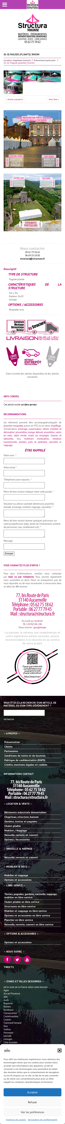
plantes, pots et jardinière (33, 442)
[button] (59, 1050)
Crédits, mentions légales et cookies (25, 764)
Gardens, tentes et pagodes (20, 821)
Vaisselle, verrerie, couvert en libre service (28, 924)
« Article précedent (14, 99)
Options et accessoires (18, 879)
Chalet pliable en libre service (21, 902)
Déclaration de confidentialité (42, 1119)
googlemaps (39, 627)
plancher (8, 425)
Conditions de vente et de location (25, 755)
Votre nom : (10, 455)
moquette (18, 425)
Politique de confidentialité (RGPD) (24, 760)
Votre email (10, 467)
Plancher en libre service (18, 920)
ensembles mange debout (29, 432)
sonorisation (35, 429)
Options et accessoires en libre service (27, 915)
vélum (46, 429)
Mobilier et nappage (16, 875)
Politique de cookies (16, 1119)
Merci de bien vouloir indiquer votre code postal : (29, 491)
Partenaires (11, 751)
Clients (8, 746)
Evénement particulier (45, 60)
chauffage (56, 425)
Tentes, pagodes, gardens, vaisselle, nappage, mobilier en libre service (30, 895)
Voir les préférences (32, 1112)
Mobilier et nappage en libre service (25, 911)
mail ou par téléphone (21, 576)
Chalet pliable (12, 826)
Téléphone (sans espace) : (18, 479)
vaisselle (53, 442)
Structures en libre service (20, 906)
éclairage (22, 429)
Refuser (32, 1102)
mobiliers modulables (36, 438)
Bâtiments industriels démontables (25, 812)
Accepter (32, 1092)
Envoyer (9, 553)
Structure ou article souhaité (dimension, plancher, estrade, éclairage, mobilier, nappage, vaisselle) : (29, 505)
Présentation (12, 742)
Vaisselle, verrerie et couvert (21, 835)
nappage (8, 445)
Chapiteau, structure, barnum (21, 817)
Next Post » (54, 99)
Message (8, 540)
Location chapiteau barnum (17, 60)
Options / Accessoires (17, 839)
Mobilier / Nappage (15, 830)
